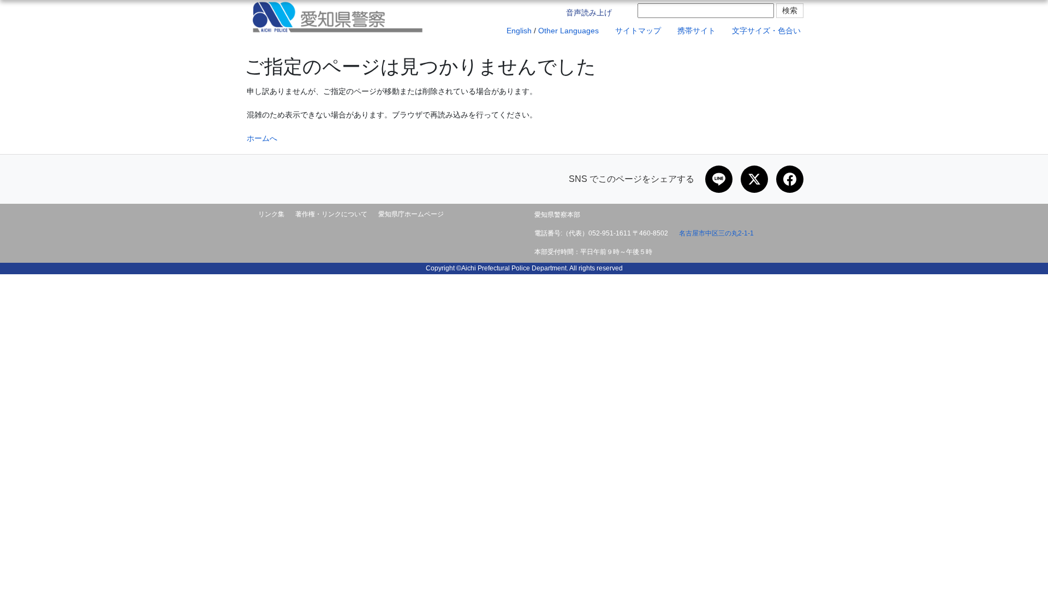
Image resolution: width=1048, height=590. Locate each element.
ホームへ (262, 138)
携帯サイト (695, 30)
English (518, 30)
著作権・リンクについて (331, 214)
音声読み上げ (588, 12)
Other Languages (568, 30)
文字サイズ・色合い (765, 30)
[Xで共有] (754, 179)
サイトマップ (637, 30)
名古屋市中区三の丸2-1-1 (716, 233)
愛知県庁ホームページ (411, 214)
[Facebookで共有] (789, 179)
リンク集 (271, 214)
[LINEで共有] (719, 179)
